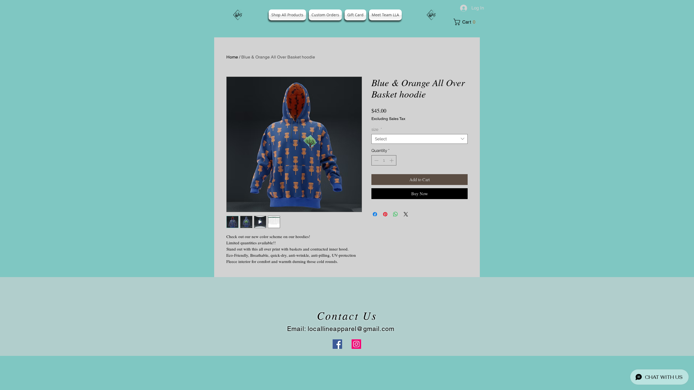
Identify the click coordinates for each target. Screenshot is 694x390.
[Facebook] (337, 344)
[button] (466, 22)
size (376, 129)
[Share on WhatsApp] (395, 214)
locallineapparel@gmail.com (351, 328)
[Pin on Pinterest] (385, 214)
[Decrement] (376, 160)
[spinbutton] (384, 160)
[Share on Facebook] (375, 214)
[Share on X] (406, 214)
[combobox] (419, 139)
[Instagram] (356, 344)
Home (232, 57)
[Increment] (392, 160)
